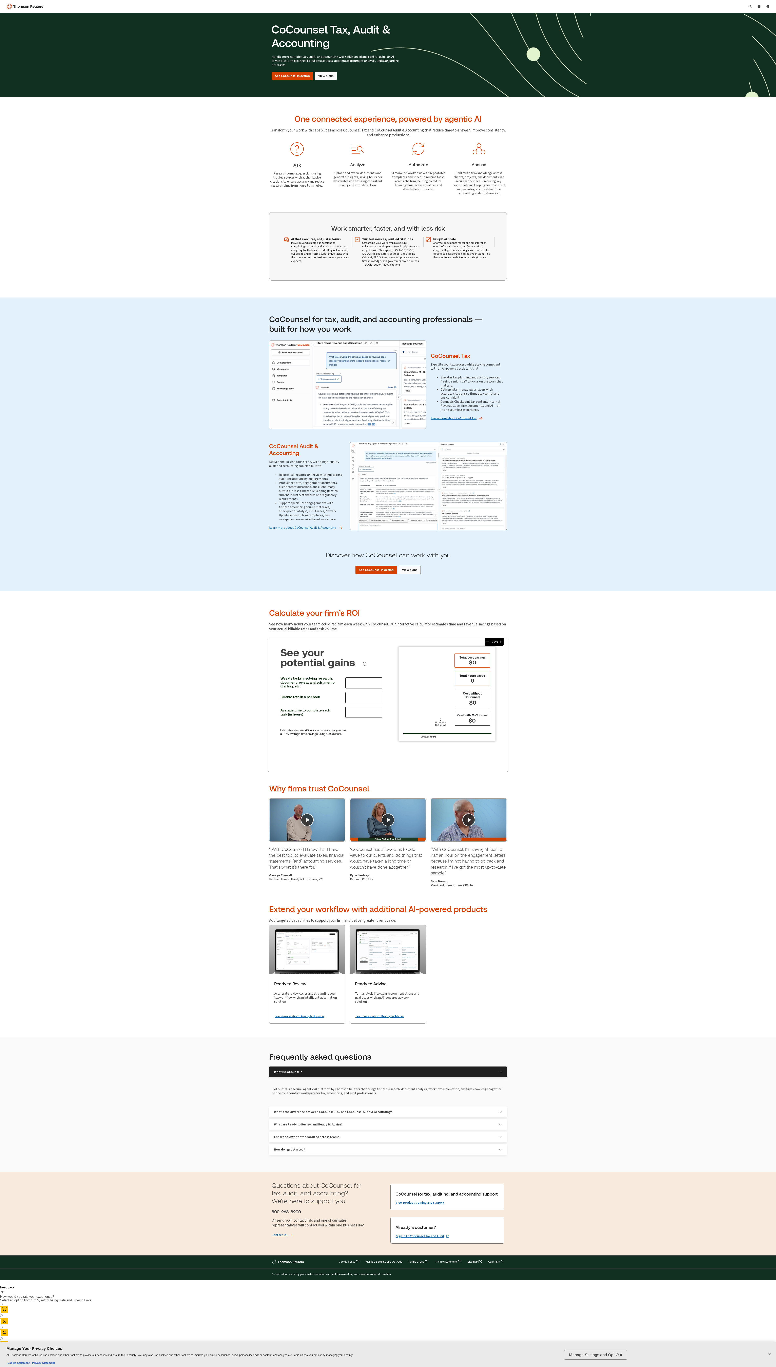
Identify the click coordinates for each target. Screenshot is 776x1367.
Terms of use (416, 1262)
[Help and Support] (759, 6)
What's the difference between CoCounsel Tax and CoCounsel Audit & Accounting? (333, 1112)
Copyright (494, 1262)
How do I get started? (289, 1149)
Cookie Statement (18, 1362)
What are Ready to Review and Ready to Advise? (308, 1124)
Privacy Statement (43, 1362)
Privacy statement (446, 1262)
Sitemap (473, 1262)
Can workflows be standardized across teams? (307, 1137)
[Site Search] (750, 6)
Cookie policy (347, 1262)
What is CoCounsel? (288, 1072)
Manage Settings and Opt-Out (384, 1262)
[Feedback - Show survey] (2, 1292)
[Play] (307, 819)
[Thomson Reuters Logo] (26, 6)
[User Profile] (768, 6)
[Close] (769, 1354)
